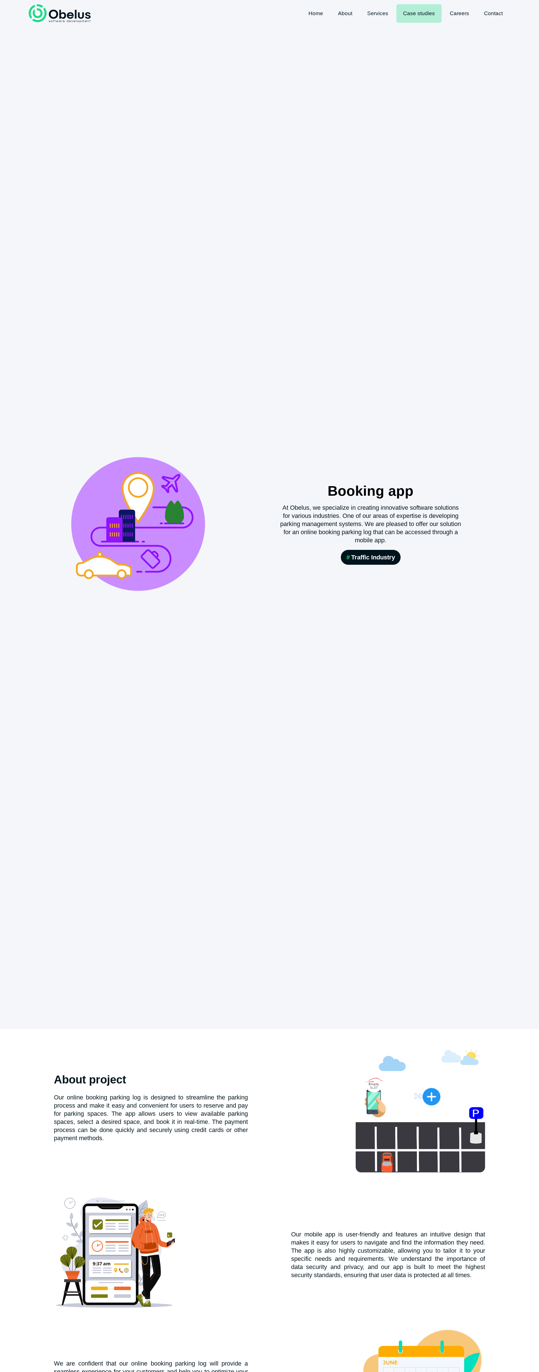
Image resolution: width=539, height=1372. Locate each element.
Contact (493, 13)
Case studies (419, 13)
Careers (459, 13)
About (345, 13)
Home (316, 13)
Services (377, 13)
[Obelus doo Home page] (59, 13)
